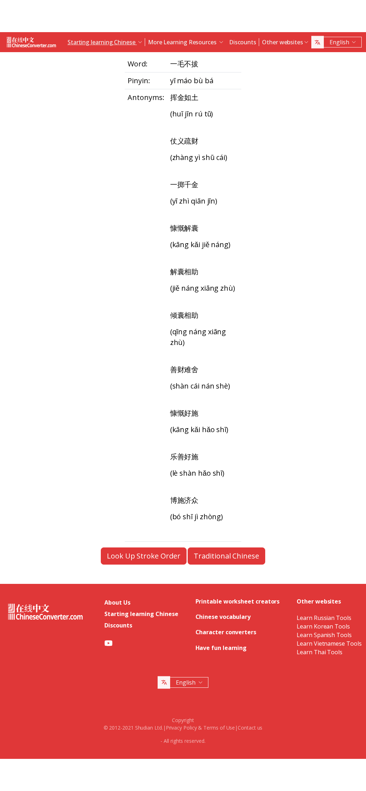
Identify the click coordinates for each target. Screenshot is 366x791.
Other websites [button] (282, 42)
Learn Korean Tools (323, 626)
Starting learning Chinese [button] (102, 42)
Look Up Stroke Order (143, 556)
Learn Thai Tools (319, 652)
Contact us (250, 727)
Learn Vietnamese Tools (329, 643)
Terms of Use (219, 727)
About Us (117, 602)
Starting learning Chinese (141, 614)
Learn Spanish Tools (324, 635)
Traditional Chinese (226, 556)
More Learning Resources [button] (183, 42)
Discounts (242, 42)
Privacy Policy (181, 727)
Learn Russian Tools (324, 618)
